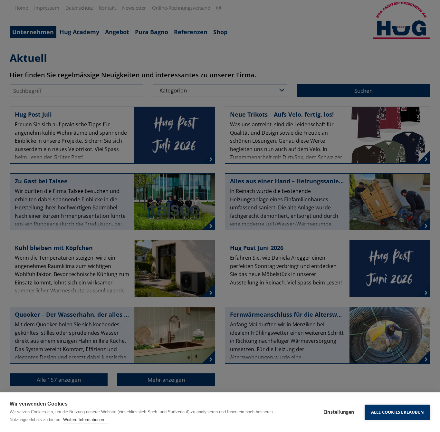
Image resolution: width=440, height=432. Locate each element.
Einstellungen (338, 412)
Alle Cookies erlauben (397, 412)
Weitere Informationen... (85, 419)
